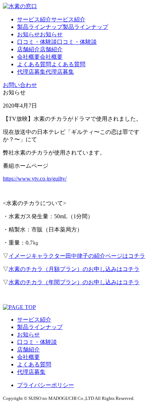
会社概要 (28, 357)
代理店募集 (31, 372)
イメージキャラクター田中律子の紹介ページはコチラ (77, 256)
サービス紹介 (34, 320)
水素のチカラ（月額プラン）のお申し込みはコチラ (74, 269)
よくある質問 (34, 364)
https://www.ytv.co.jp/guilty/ (35, 179)
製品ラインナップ (40, 327)
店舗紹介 (28, 349)
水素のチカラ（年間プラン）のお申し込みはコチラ (74, 282)
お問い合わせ (20, 85)
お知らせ (28, 335)
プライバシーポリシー (45, 385)
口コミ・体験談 (37, 342)
